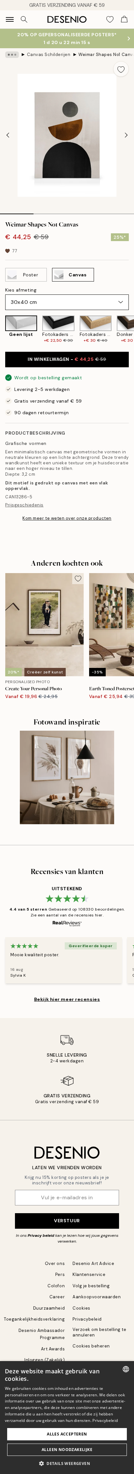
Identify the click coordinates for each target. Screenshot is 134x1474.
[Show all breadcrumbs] (12, 54)
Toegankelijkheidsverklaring (34, 1319)
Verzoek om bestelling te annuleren (99, 1332)
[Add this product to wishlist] (121, 69)
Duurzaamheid (49, 1308)
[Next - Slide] (126, 135)
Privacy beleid (41, 1235)
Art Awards (53, 1349)
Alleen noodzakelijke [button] (67, 1449)
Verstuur (67, 1221)
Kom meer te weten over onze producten (66, 518)
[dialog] (67, 1417)
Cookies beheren (91, 1346)
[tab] (17, 211)
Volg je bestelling (91, 1286)
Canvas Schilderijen (49, 54)
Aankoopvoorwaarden (97, 1297)
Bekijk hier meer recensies (67, 999)
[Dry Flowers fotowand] (67, 778)
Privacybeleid (87, 1319)
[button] (67, 1463)
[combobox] (126, 1369)
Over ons (55, 1263)
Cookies (81, 1308)
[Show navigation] (10, 19)
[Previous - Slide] (8, 135)
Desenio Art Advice (93, 1263)
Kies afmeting (20, 290)
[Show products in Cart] (124, 19)
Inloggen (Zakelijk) (44, 1360)
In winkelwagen (67, 359)
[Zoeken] (24, 19)
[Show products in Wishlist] (110, 19)
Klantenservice (89, 1274)
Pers (60, 1274)
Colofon (56, 1286)
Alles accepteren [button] (67, 1434)
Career (57, 1297)
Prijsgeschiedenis (24, 505)
